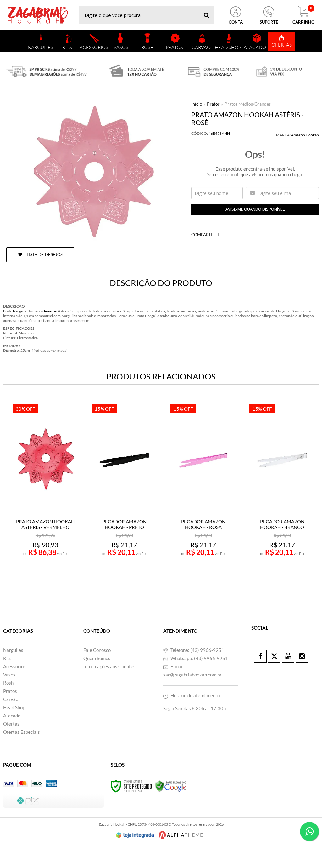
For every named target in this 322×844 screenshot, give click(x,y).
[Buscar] (206, 15)
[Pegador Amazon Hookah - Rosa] (203, 494)
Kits (7, 658)
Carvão (10, 699)
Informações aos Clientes (109, 666)
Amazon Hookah (305, 135)
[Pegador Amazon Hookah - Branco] (282, 494)
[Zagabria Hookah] (38, 15)
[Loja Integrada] (135, 835)
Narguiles (13, 650)
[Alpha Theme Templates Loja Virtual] (181, 835)
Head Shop (14, 707)
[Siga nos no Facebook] (260, 656)
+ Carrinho (59, 578)
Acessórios (14, 666)
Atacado (11, 715)
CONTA (236, 22)
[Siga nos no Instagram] (302, 656)
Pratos (213, 103)
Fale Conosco (97, 650)
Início (196, 103)
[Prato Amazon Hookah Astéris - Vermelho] (45, 494)
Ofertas (11, 724)
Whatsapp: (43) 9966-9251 (198, 658)
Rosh (8, 683)
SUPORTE (269, 22)
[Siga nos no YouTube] (288, 656)
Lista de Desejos (44, 254)
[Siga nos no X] (274, 656)
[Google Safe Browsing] (170, 786)
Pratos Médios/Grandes (248, 103)
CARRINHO (303, 15)
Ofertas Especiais (21, 732)
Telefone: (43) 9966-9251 (196, 650)
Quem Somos (96, 658)
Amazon (50, 311)
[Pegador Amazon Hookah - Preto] (124, 494)
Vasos (9, 674)
